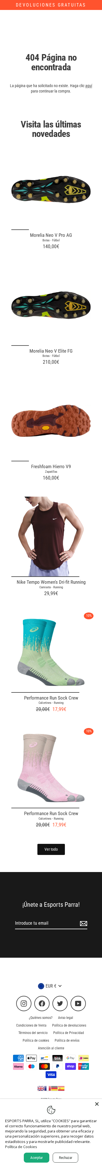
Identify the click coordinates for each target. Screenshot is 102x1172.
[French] (47, 1088)
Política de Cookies (21, 1146)
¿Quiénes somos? (40, 1018)
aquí (88, 85)
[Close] (97, 1104)
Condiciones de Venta (31, 1025)
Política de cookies (36, 1041)
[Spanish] (61, 1088)
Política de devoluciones (69, 1025)
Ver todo (51, 849)
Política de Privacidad (68, 1033)
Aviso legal (65, 1018)
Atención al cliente (51, 1048)
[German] (54, 1088)
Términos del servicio (33, 1033)
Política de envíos (67, 1041)
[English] (40, 1088)
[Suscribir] (82, 923)
